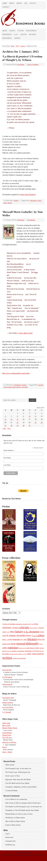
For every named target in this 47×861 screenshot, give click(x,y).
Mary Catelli (6, 725)
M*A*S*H (33, 3)
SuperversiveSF (7, 684)
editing (4, 632)
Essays (12, 31)
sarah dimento (30, 648)
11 (35, 416)
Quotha (23, 34)
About (11, 3)
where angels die (38, 654)
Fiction (21, 31)
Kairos (4, 747)
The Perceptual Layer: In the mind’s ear (18, 768)
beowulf (40, 385)
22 (17, 422)
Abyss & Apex (7, 670)
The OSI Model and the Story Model (17, 783)
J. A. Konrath (6, 712)
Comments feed (10, 841)
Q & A (16, 34)
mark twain (6, 644)
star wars (9, 651)
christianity (7, 627)
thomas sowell (13, 654)
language (16, 639)
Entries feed (9, 837)
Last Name (7, 465)
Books (19, 3)
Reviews (32, 34)
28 (11, 425)
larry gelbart (24, 639)
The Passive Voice (8, 698)
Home (5, 3)
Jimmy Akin (6, 723)
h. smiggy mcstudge (16, 635)
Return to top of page (23, 853)
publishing (13, 647)
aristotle (25, 624)
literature (32, 639)
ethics (12, 631)
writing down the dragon (19, 658)
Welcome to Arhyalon (9, 742)
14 (11, 419)
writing (7, 657)
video (29, 654)
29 (17, 425)
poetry (40, 200)
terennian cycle (30, 651)
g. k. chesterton (31, 631)
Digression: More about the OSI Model (18, 779)
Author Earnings (7, 702)
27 (5, 425)
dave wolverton (33, 627)
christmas (15, 628)
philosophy (33, 200)
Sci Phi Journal (7, 677)
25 (35, 422)
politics (4, 648)
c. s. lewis (34, 624)
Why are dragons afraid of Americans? (28, 803)
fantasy (19, 631)
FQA (25, 3)
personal (20, 643)
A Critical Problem (11, 790)
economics (41, 628)
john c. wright (7, 639)
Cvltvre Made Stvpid (25, 333)
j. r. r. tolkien (38, 635)
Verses (17, 38)
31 (29, 425)
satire (5, 203)
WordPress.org (10, 845)
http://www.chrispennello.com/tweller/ (16, 373)
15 (17, 419)
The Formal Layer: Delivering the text (17, 772)
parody (18, 387)
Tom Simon (20, 64)
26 (41, 422)
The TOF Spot (7, 737)
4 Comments (31, 220)
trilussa (9, 203)
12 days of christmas (9, 624)
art (29, 624)
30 (23, 425)
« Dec (4, 428)
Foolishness (31, 31)
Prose (16, 855)
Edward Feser (6, 735)
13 (5, 419)
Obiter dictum (9, 765)
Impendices (7, 34)
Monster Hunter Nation (9, 728)
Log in (7, 834)
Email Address (9, 450)
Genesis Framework (27, 855)
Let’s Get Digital (7, 707)
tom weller (24, 387)
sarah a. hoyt (22, 648)
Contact (6, 7)
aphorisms (19, 624)
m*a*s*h (41, 639)
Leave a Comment (32, 64)
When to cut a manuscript (18, 799)
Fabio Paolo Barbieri (27, 195)
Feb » (9, 428)
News (5, 31)
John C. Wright (7, 752)
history (29, 635)
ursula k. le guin (22, 654)
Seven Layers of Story (12, 776)
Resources (7, 38)
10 (29, 416)
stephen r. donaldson (18, 651)
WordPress (38, 855)
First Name (7, 458)
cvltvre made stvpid (9, 387)
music (13, 643)
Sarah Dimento (7, 733)
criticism (24, 627)
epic (8, 632)
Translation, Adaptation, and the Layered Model (20, 787)
